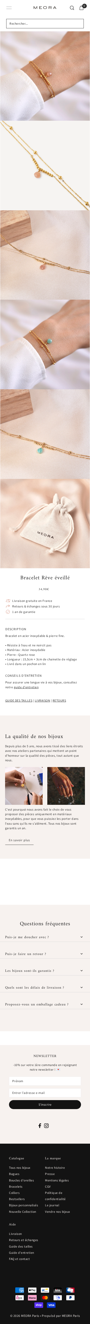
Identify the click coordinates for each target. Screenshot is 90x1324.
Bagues (14, 1174)
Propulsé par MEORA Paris (61, 1316)
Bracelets (16, 1186)
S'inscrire (45, 1104)
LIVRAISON (42, 700)
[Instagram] (46, 1125)
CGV (48, 1186)
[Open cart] (81, 8)
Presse (50, 1174)
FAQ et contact (19, 1259)
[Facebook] (40, 1125)
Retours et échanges (23, 1240)
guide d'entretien (26, 687)
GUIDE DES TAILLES (19, 700)
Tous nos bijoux (19, 1168)
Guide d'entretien (21, 1253)
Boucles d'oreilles (21, 1180)
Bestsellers (17, 1199)
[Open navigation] (9, 8)
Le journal (52, 1205)
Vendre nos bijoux (57, 1212)
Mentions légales (57, 1180)
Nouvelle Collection (22, 1212)
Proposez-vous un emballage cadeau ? (37, 1004)
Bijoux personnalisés (23, 1205)
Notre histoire (55, 1168)
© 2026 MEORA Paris (24, 1316)
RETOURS (59, 700)
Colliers (14, 1193)
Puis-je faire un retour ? (25, 954)
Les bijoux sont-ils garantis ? (29, 971)
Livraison (15, 1234)
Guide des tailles (21, 1246)
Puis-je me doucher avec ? (27, 937)
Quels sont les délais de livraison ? (34, 987)
